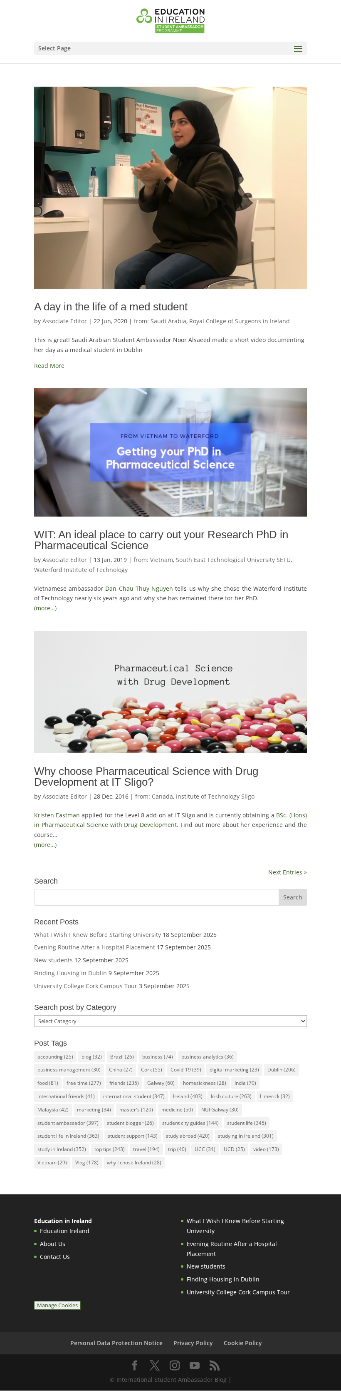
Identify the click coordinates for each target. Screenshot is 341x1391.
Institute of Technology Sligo (215, 796)
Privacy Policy (193, 1343)
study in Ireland (61, 1149)
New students (53, 960)
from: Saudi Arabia (160, 321)
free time (84, 1082)
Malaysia (53, 1109)
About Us (52, 1244)
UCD (234, 1149)
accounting (55, 1056)
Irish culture (231, 1096)
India (245, 1082)
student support (133, 1135)
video (266, 1149)
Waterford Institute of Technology (81, 570)
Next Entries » (287, 872)
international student (134, 1096)
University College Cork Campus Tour (85, 986)
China (121, 1069)
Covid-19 (185, 1069)
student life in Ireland (68, 1135)
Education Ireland (64, 1231)
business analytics (207, 1056)
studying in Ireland (246, 1135)
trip (177, 1149)
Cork (151, 1069)
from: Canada (154, 796)
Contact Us (55, 1257)
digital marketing (234, 1069)
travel (146, 1149)
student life (246, 1122)
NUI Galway (220, 1109)
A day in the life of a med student (111, 306)
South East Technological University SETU (233, 560)
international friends (66, 1096)
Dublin (281, 1069)
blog (92, 1056)
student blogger (130, 1122)
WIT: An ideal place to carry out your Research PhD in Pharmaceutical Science (161, 540)
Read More (49, 366)
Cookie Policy (243, 1343)
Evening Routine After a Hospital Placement (94, 947)
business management (69, 1069)
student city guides (190, 1122)
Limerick (275, 1096)
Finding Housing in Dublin (70, 973)
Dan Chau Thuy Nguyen (139, 588)
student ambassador (68, 1122)
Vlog (87, 1162)
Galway (161, 1082)
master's (136, 1109)
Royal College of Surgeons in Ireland (239, 321)
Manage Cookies (57, 1305)
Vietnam (52, 1162)
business (157, 1056)
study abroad (188, 1135)
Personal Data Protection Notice (116, 1343)
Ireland (188, 1096)
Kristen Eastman (57, 815)
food (47, 1082)
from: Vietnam (153, 560)
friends (124, 1082)
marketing (94, 1109)
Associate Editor (64, 321)
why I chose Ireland (134, 1162)
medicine (177, 1109)
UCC (205, 1149)
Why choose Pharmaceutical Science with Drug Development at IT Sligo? (146, 776)
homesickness (204, 1082)
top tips (109, 1149)
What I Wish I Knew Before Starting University (97, 935)
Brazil (122, 1056)
